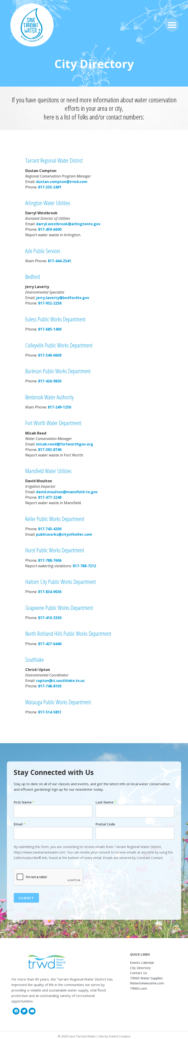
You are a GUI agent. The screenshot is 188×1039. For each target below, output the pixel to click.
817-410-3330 (49, 617)
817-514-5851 (49, 712)
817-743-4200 (49, 528)
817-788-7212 (84, 565)
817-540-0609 (49, 355)
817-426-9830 (49, 381)
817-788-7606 (49, 560)
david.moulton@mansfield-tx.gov (67, 491)
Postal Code (105, 824)
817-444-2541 (59, 260)
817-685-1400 (49, 329)
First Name (24, 802)
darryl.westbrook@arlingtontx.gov (68, 223)
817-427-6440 (49, 643)
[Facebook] (16, 1011)
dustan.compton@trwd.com (61, 181)
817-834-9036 (49, 591)
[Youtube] (32, 1011)
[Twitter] (24, 1011)
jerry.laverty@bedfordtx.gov (62, 297)
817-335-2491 (49, 187)
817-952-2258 (49, 303)
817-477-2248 (49, 497)
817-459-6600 (49, 229)
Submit (26, 898)
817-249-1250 (59, 407)
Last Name (106, 802)
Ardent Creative (119, 1036)
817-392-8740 (49, 449)
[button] (172, 25)
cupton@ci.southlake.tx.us (60, 680)
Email (19, 824)
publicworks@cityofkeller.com (64, 534)
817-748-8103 (49, 686)
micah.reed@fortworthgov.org (64, 444)
